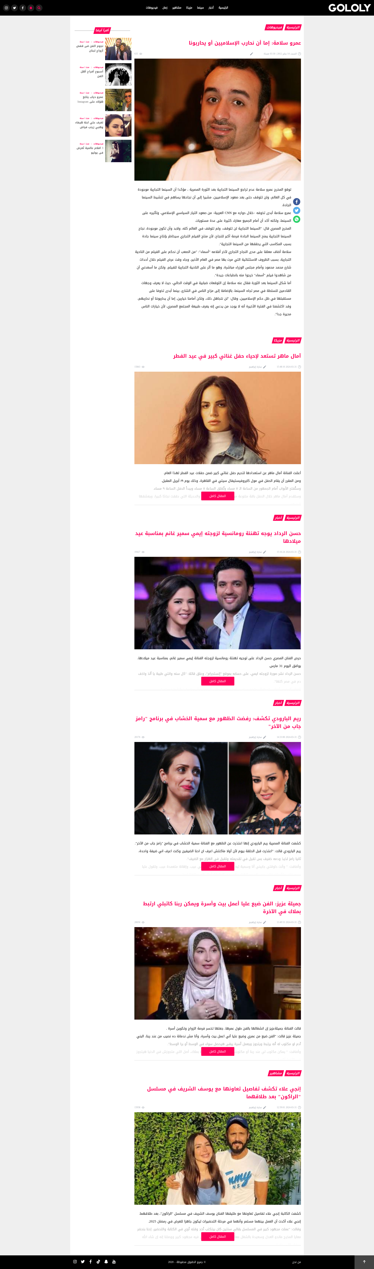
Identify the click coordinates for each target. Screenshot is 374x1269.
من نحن (296, 1262)
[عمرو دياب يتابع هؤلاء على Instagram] (102, 100)
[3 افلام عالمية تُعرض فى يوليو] (102, 151)
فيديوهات (152, 7)
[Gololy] (350, 8)
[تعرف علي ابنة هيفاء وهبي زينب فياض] (102, 125)
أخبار (211, 7)
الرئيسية (223, 7)
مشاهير (176, 7)
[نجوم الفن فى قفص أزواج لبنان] (102, 49)
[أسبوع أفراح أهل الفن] (102, 74)
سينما (200, 7)
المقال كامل (217, 496)
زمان (165, 7)
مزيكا (189, 7)
